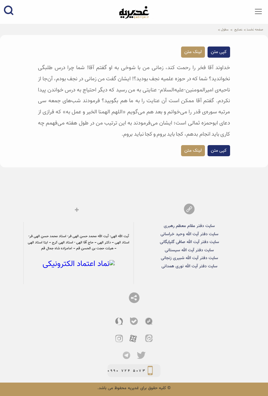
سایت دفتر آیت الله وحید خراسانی (189, 234)
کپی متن (219, 52)
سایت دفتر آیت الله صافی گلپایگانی (189, 241)
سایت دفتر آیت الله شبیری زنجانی (189, 258)
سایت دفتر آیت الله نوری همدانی (189, 266)
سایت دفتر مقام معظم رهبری (189, 225)
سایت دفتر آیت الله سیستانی (189, 250)
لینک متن (193, 52)
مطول (224, 29)
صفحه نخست (255, 29)
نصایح (238, 29)
